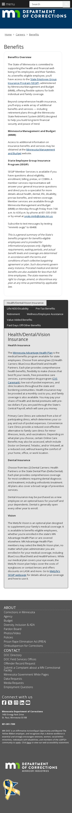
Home (8, 34)
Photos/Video (12, 633)
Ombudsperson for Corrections (23, 646)
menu (10, 4)
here (29, 742)
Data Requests (13, 678)
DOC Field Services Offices (20, 659)
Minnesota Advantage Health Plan (33, 352)
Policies (8, 637)
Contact (12, 650)
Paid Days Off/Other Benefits (24, 325)
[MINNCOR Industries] (31, 767)
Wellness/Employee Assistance (45, 314)
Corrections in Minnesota (19, 612)
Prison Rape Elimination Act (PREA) (25, 641)
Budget (8, 620)
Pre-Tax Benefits (45, 308)
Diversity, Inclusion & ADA (19, 625)
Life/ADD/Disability (18, 308)
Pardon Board (12, 629)
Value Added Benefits (19, 319)
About (10, 607)
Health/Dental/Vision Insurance (25, 303)
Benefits (34, 34)
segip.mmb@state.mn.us (38, 216)
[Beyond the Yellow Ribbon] (11, 789)
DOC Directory (13, 655)
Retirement (13, 314)
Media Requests (14, 683)
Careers (20, 34)
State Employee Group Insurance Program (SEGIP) (32, 81)
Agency (8, 616)
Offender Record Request (19, 663)
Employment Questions (18, 687)
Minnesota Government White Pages (26, 674)
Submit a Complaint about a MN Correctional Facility (32, 669)
